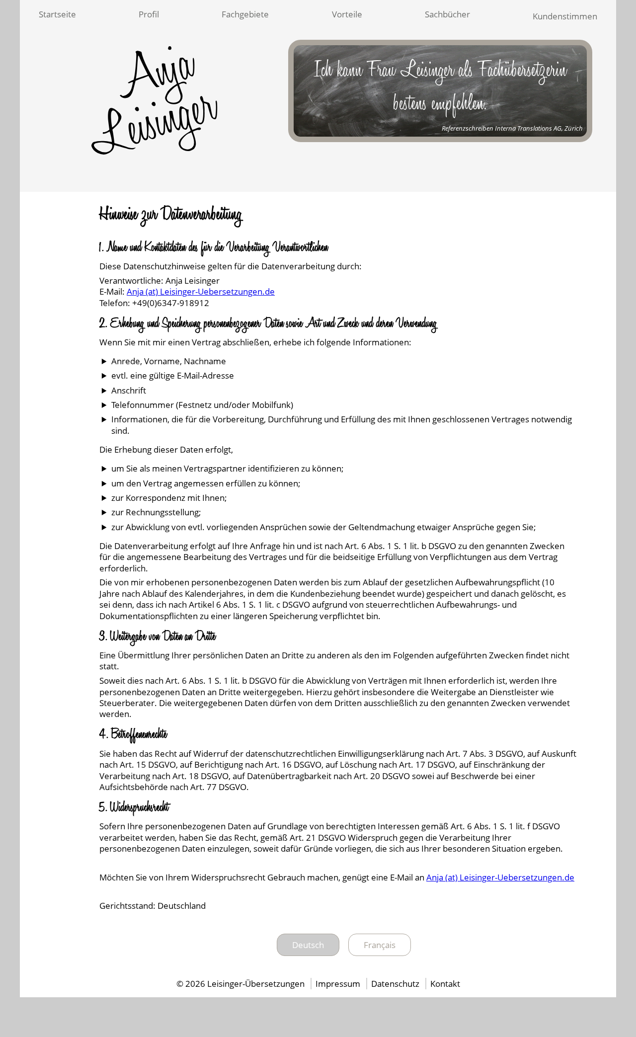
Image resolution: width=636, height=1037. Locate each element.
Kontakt (445, 983)
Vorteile (347, 14)
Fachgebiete (245, 14)
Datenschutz (396, 983)
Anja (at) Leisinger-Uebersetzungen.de (201, 291)
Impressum (339, 983)
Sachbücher (447, 14)
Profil (149, 14)
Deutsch (308, 945)
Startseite (57, 14)
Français (380, 945)
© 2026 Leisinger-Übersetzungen (240, 983)
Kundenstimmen (565, 16)
